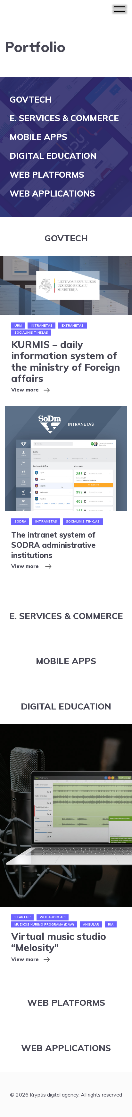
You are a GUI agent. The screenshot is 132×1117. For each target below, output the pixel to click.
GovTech (31, 99)
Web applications (52, 193)
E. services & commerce (64, 118)
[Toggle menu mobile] (119, 9)
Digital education (53, 156)
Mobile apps (38, 137)
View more (25, 389)
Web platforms (47, 174)
